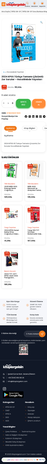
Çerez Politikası (11, 431)
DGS (7, 417)
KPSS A (8, 414)
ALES (7, 421)
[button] (3, 4)
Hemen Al (39, 103)
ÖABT (7, 410)
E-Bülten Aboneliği (9, 333)
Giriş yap (31, 407)
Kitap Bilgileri (29, 128)
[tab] (10, 128)
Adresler (31, 414)
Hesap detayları (34, 417)
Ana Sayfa (6, 11)
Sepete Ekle (23, 103)
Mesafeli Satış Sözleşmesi (15, 442)
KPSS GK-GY (16, 11)
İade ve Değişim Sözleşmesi (16, 435)
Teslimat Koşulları (28, 431)
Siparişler (31, 410)
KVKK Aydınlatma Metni (14, 445)
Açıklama (10, 128)
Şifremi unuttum (34, 421)
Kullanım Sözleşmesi (13, 438)
